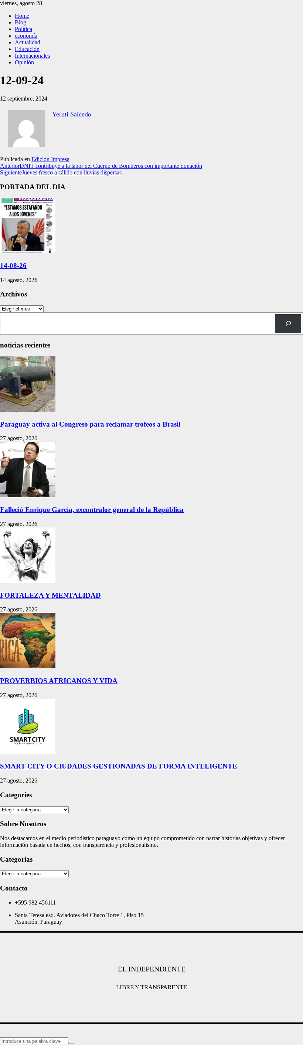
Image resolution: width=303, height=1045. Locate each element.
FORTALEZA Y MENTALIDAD (50, 595)
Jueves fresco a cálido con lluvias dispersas (61, 172)
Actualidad (27, 42)
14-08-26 (13, 265)
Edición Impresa (50, 159)
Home (22, 16)
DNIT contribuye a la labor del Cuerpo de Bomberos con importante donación (101, 166)
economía (26, 36)
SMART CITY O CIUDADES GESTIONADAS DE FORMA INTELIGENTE (118, 766)
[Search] (288, 323)
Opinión (24, 62)
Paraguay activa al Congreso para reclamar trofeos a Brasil (90, 424)
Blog (20, 22)
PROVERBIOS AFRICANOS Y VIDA (59, 681)
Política (23, 29)
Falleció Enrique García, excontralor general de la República (92, 509)
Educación (27, 49)
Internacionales (32, 55)
